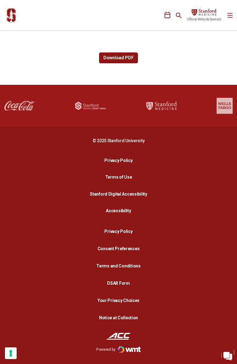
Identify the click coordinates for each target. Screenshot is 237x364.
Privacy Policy (120, 160)
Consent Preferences (119, 248)
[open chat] (227, 354)
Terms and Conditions (118, 265)
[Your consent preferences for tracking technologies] (11, 353)
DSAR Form (118, 283)
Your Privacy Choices (118, 300)
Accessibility (120, 210)
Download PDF (118, 57)
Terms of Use (118, 177)
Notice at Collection (118, 317)
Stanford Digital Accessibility (120, 193)
